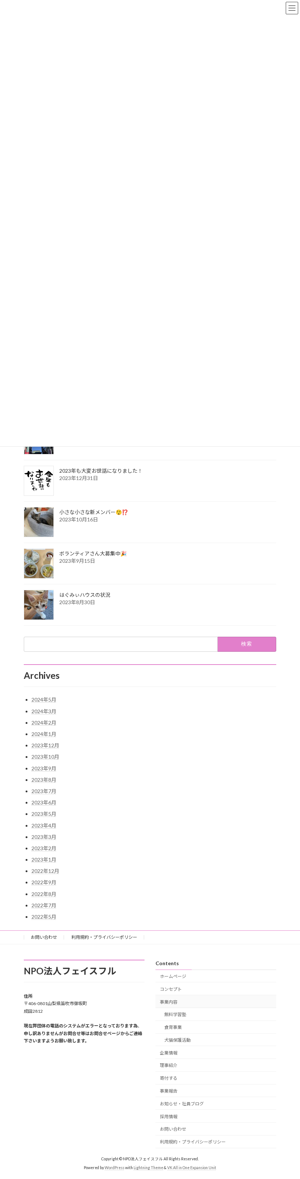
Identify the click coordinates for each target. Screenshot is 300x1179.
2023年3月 (43, 837)
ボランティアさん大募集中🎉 (93, 553)
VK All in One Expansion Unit (191, 1167)
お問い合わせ (44, 937)
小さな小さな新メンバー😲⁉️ (93, 512)
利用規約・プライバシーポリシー (104, 937)
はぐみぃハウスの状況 (84, 595)
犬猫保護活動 (177, 1040)
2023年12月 (45, 745)
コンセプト (171, 989)
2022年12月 (45, 871)
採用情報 (168, 1116)
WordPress (114, 1167)
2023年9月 (43, 768)
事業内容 (168, 1002)
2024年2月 (43, 722)
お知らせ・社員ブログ (182, 1104)
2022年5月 (43, 917)
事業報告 (168, 1091)
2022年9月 (43, 882)
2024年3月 (43, 711)
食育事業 (173, 1027)
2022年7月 (43, 905)
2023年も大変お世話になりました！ (101, 471)
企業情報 (168, 1053)
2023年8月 (43, 780)
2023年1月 (43, 859)
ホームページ (173, 976)
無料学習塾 (175, 1014)
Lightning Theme (148, 1167)
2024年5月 (43, 699)
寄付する (168, 1078)
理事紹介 (168, 1065)
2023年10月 (45, 757)
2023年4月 (43, 825)
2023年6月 (43, 802)
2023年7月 (43, 791)
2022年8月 (43, 894)
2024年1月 (43, 734)
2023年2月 (43, 848)
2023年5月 (43, 814)
